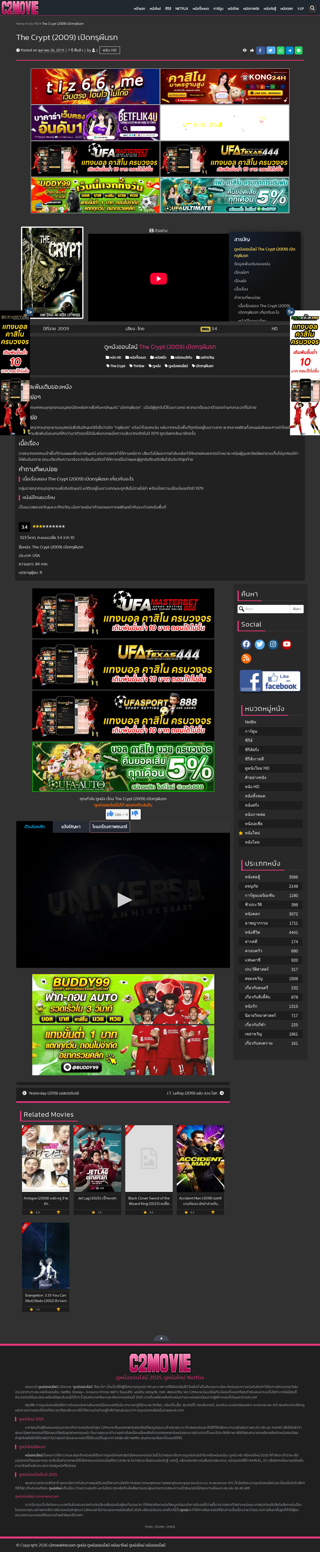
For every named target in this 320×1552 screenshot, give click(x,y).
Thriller (138, 366)
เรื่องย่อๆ (241, 272)
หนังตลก (286, 8)
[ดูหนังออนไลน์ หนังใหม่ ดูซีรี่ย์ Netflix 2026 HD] (20, 9)
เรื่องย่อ (240, 281)
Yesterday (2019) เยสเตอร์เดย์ (53, 1093)
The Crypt (117, 366)
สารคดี (251, 941)
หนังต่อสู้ (270, 8)
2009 (63, 329)
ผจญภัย (251, 886)
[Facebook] (246, 645)
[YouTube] (287, 645)
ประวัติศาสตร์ (257, 969)
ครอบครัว (253, 951)
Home (20, 23)
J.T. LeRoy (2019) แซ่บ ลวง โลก (192, 1093)
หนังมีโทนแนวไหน (252, 321)
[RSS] (246, 659)
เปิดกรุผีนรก (204, 366)
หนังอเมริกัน (183, 357)
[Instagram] (273, 645)
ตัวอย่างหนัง (255, 777)
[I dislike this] (135, 814)
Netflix (182, 8)
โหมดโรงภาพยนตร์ (109, 827)
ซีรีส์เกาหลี (254, 759)
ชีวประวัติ (253, 904)
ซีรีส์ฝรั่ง (252, 750)
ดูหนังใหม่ (55, 1488)
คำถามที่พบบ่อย (247, 298)
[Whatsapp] (280, 50)
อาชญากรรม (256, 923)
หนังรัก (251, 1006)
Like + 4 (121, 815)
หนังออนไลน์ (33, 1455)
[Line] (298, 50)
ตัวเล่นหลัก (34, 827)
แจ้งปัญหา (71, 827)
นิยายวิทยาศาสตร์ (260, 1015)
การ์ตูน (218, 8)
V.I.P (301, 8)
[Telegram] (290, 50)
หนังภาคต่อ (251, 8)
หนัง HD (33, 23)
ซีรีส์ (168, 8)
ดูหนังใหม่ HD (257, 768)
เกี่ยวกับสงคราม (259, 1043)
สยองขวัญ (254, 978)
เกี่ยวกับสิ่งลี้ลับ (257, 997)
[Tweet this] (271, 50)
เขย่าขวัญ (207, 357)
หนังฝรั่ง (160, 357)
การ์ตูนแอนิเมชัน (259, 895)
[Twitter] (260, 645)
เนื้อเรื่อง (241, 289)
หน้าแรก (139, 8)
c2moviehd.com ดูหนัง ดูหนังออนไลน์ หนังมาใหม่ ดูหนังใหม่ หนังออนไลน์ (107, 1545)
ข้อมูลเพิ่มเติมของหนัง (252, 264)
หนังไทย (233, 8)
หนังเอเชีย (253, 824)
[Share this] (260, 50)
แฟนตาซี (252, 960)
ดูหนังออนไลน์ (178, 366)
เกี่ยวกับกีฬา (255, 1025)
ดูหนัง (156, 366)
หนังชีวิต (252, 932)
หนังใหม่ (155, 8)
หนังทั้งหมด (201, 8)
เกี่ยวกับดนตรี (256, 988)
